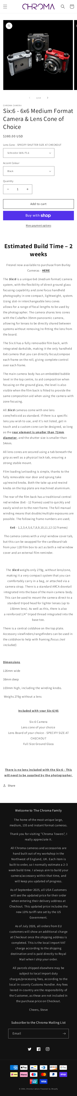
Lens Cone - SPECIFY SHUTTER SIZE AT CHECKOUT (32, 145)
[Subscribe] (64, 1033)
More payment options (38, 225)
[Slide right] (47, 97)
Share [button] (11, 785)
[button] (5, 6)
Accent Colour (11, 163)
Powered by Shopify (49, 1089)
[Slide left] (29, 97)
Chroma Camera (33, 1089)
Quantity (8, 181)
